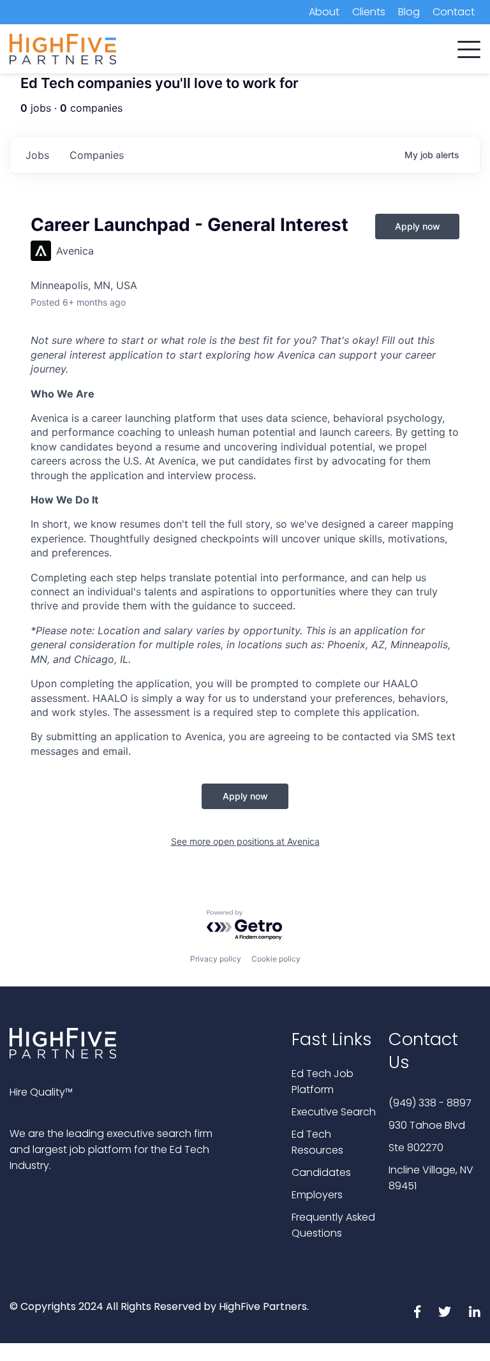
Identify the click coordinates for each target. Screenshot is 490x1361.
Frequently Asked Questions (333, 1225)
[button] (469, 47)
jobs (37, 155)
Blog (409, 11)
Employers (317, 1194)
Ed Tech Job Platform (322, 1081)
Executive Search (334, 1111)
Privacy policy (215, 958)
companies (97, 155)
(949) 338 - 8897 (430, 1103)
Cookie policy (276, 958)
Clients (368, 11)
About (324, 11)
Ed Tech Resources (317, 1142)
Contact (454, 11)
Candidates (321, 1172)
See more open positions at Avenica (245, 841)
